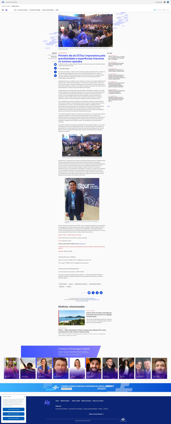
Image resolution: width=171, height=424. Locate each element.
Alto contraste (164, 2)
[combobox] (16, 6)
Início (15, 10)
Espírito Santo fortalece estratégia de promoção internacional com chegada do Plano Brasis (99, 314)
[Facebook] (55, 72)
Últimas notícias (86, 401)
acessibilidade (158, 2)
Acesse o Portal (66, 388)
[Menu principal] (3, 10)
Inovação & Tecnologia (75, 409)
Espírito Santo (63, 284)
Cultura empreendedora (90, 409)
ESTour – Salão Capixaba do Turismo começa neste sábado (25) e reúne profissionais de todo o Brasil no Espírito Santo (82, 331)
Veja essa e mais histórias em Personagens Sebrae (68, 354)
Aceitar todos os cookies (13, 409)
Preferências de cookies (13, 418)
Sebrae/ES (61, 286)
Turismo (69, 286)
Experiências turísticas (81, 284)
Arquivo (105, 409)
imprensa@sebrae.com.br (94, 299)
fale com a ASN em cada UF (82, 301)
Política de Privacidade (7, 405)
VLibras (167, 2)
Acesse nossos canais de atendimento (87, 298)
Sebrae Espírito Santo (95, 284)
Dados (100, 409)
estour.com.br (82, 243)
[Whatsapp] (55, 64)
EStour (71, 284)
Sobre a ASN (76, 401)
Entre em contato (98, 401)
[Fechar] (24, 396)
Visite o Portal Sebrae (95, 414)
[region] (13, 409)
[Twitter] (55, 68)
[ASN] (47, 402)
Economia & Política (62, 409)
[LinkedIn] (55, 75)
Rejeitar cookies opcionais (14, 413)
